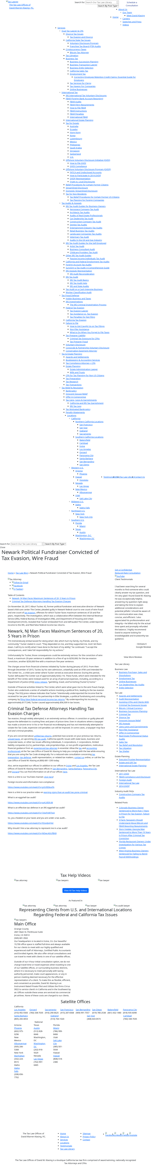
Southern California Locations (89, 437)
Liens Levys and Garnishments (133, 726)
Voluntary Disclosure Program (84, 43)
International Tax (70, 92)
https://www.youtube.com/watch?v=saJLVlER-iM (30, 802)
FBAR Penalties (77, 114)
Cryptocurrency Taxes (76, 49)
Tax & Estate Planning (72, 354)
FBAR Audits (75, 101)
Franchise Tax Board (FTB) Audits (85, 46)
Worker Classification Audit (79, 292)
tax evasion (29, 612)
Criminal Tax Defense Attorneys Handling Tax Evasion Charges (41, 601)
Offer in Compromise (76, 397)
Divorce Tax (124, 717)
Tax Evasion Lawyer (79, 310)
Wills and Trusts (77, 372)
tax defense (25, 757)
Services (61, 27)
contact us (79, 757)
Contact (86, 1139)
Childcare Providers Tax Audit (84, 252)
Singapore (75, 150)
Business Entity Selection (81, 67)
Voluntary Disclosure (75, 344)
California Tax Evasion (76, 320)
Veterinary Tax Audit (79, 237)
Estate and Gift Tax (128, 762)
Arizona (79, 470)
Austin (83, 532)
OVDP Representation (80, 178)
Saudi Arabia (76, 147)
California (75, 418)
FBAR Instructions (78, 111)
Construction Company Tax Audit (85, 221)
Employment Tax (78, 74)
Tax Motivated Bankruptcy (78, 409)
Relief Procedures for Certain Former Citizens (87, 184)
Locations (71, 415)
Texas (78, 529)
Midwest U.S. (77, 501)
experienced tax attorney (45, 748)
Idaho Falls (85, 507)
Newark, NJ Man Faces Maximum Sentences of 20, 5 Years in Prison (43, 598)
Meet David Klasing (136, 15)
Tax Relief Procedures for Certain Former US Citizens (94, 197)
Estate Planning (73, 366)
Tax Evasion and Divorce (81, 37)
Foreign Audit (125, 780)
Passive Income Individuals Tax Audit (87, 258)
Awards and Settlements (77, 357)
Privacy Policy (89, 1136)
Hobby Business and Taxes (78, 298)
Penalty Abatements (75, 412)
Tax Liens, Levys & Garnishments (81, 400)
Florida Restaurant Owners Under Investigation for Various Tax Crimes (135, 844)
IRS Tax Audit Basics (79, 280)
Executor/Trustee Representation (134, 759)
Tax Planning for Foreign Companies (87, 200)
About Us (122, 9)
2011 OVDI (124, 773)
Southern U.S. (77, 520)
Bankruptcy (71, 390)
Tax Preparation (73, 378)
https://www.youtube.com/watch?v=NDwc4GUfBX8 (32, 833)
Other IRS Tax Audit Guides (78, 255)
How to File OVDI (78, 163)
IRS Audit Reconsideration (82, 274)
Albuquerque (86, 492)
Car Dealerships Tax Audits (131, 684)
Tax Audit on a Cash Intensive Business (84, 289)
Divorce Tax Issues (74, 34)
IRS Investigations (74, 301)
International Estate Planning (79, 120)
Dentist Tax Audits (78, 224)
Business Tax (72, 58)
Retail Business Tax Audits (82, 230)
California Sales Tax (79, 71)
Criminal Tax (125, 714)
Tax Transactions (74, 384)
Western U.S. (77, 467)
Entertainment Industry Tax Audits (86, 227)
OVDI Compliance (78, 166)
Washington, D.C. (83, 535)
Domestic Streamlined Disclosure (81, 190)
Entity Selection (126, 687)
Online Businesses (78, 89)
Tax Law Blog (22, 573)
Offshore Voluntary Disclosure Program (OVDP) (88, 169)
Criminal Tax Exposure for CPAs (85, 338)
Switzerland (75, 154)
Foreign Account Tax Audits (79, 264)
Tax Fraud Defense (70, 295)
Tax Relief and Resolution (131, 745)
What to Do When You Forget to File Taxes (89, 332)
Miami (82, 526)
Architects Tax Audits (80, 212)
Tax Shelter (124, 751)
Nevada (79, 483)
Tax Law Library (127, 477)
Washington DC (87, 538)
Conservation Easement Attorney (81, 350)
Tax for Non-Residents (76, 194)
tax (80, 748)
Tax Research (72, 381)
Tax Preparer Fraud (79, 341)
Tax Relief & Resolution (72, 387)
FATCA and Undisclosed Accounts (86, 172)
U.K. (72, 157)
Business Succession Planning (84, 61)
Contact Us (139, 477)
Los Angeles (85, 449)
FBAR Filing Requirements (82, 104)
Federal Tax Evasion (75, 307)
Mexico (73, 141)
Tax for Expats (72, 123)
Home (115, 17)
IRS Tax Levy (75, 406)
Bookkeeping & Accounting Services (83, 360)
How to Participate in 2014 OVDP (85, 175)
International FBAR (79, 117)
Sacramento (85, 434)
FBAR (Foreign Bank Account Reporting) (84, 98)
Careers (126, 18)
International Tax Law (129, 783)
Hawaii (78, 477)
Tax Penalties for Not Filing (82, 317)
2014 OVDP (124, 786)
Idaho (78, 504)
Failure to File (72, 323)
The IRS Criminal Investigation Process (88, 304)
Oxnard (83, 452)
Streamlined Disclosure (77, 187)
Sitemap (86, 1133)
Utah (77, 495)
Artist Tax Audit (77, 246)
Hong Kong (75, 132)
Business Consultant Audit (82, 249)
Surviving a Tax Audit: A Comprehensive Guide (87, 267)
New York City (86, 517)
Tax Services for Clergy (80, 83)
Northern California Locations (89, 421)
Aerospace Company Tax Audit (84, 209)
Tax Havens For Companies (83, 86)
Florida (78, 523)
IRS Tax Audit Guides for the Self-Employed (86, 243)
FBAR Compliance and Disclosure (134, 776)
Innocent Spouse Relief (77, 394)
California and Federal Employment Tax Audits (87, 261)
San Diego (84, 464)
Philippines (75, 144)
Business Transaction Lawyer (83, 64)
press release (41, 682)
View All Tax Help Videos (75, 890)
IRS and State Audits (79, 286)
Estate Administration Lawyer (84, 369)
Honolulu (84, 480)
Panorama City (86, 455)
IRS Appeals (124, 723)
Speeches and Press (132, 21)
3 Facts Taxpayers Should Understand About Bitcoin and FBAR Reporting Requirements (133, 823)
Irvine (82, 446)
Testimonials (109, 477)
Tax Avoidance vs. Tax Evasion (84, 314)
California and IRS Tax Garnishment (86, 403)
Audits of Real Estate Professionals (86, 215)
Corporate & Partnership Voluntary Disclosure (87, 347)
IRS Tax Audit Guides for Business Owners (86, 206)
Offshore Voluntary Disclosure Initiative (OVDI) (88, 160)
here (65, 771)
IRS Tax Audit (72, 277)
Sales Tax (123, 742)
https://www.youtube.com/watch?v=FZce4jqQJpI (30, 823)
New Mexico (81, 489)
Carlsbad (84, 443)
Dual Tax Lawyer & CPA (72, 31)
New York (79, 513)
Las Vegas (84, 486)
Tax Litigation (72, 55)
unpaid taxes (14, 739)
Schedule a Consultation (132, 4)
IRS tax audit (40, 739)
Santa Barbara (86, 458)
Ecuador (74, 129)
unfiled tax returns (43, 735)
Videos (126, 24)
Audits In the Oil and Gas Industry (86, 240)
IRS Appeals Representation (79, 270)
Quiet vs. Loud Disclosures (82, 181)
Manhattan (19, 1055)
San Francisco (86, 424)
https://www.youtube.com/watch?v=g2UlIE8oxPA (31, 787)
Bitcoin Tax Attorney (79, 52)
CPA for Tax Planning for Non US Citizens (85, 375)
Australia (74, 126)
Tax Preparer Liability (75, 335)
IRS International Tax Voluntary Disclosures (86, 95)
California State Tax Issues (78, 40)
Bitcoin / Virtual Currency (131, 708)
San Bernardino (87, 461)
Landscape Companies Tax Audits (86, 234)
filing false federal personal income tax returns (42, 699)
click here (48, 776)
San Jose (83, 427)
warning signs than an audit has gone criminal (65, 792)
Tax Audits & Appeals (72, 203)
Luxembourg (76, 138)
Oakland (84, 430)
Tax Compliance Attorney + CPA (80, 363)
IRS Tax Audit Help (78, 283)
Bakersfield (85, 440)
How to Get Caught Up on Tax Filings (87, 326)
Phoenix (83, 473)
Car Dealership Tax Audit (81, 218)
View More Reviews (133, 657)
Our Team (127, 12)
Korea (72, 135)
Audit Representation (129, 699)
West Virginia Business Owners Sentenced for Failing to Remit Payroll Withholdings (134, 853)
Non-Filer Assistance (79, 329)
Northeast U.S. (78, 510)
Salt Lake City (86, 498)
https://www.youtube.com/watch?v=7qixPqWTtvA (31, 812)
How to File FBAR (78, 107)
